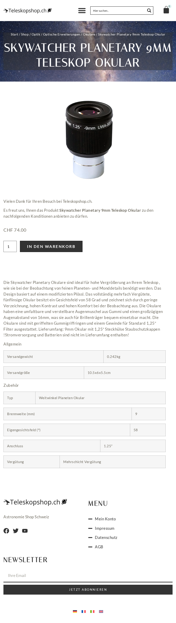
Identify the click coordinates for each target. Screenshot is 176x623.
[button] (82, 11)
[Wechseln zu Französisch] (83, 611)
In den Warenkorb (51, 246)
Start (14, 34)
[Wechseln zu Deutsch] (75, 611)
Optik (36, 34)
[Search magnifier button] (149, 10)
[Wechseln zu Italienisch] (92, 611)
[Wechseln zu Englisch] (101, 611)
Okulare (89, 34)
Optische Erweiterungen (61, 34)
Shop (25, 34)
